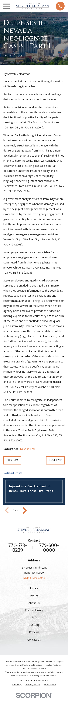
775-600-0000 (49, 548)
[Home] (32, 6)
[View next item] (24, 510)
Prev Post (12, 460)
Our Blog (34, 625)
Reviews (34, 632)
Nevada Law (27, 449)
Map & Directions (34, 578)
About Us (34, 603)
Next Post (55, 460)
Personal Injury (34, 610)
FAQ (34, 618)
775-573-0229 (17, 548)
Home (34, 596)
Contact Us (34, 640)
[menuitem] (17, 685)
